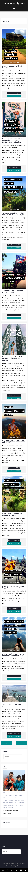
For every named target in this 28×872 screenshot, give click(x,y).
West (12, 866)
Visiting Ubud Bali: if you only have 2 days (12, 514)
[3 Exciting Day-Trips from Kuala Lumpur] (14, 271)
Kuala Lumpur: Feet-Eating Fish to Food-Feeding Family (13, 358)
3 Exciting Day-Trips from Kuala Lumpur (12, 291)
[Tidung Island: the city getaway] (14, 693)
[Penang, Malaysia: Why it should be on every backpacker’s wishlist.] (14, 119)
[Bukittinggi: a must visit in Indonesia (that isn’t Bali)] (14, 634)
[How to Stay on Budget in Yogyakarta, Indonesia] (14, 566)
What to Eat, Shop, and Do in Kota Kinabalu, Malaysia (13, 214)
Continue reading (14, 96)
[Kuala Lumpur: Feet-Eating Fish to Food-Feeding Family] (14, 339)
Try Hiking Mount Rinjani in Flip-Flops (13, 442)
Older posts (6, 743)
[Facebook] (7, 870)
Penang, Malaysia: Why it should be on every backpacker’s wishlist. (12, 140)
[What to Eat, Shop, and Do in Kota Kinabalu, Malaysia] (14, 193)
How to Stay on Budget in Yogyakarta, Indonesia (13, 587)
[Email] (21, 870)
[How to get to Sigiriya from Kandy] (14, 46)
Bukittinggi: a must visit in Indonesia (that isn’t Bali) (13, 655)
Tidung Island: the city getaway (11, 705)
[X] (16, 870)
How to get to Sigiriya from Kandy (13, 67)
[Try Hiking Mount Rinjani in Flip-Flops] (14, 421)
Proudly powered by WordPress (13, 863)
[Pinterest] (11, 870)
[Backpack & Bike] (14, 3)
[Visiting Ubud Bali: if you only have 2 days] (14, 494)
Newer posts (21, 743)
